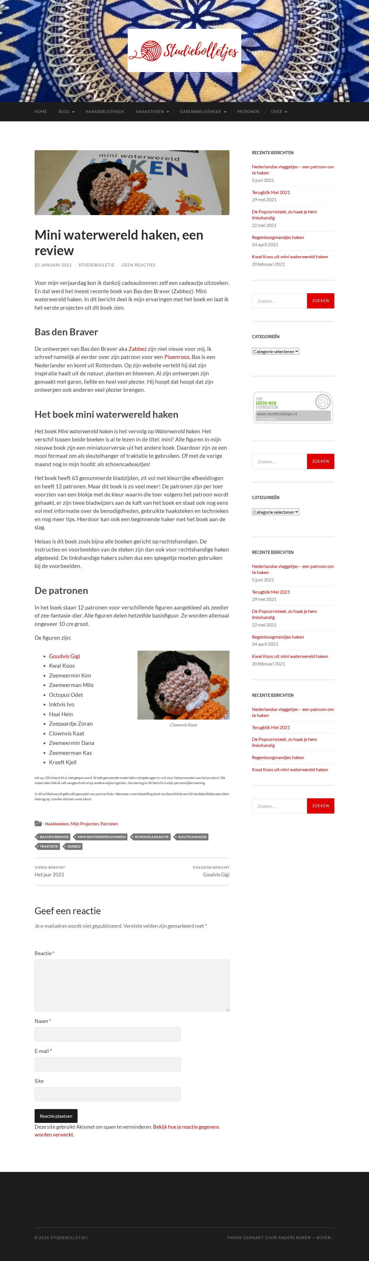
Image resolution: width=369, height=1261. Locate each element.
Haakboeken (57, 823)
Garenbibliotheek (200, 111)
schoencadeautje (152, 837)
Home (41, 111)
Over (276, 111)
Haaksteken (150, 111)
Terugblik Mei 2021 (271, 192)
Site (39, 1081)
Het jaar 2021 (50, 871)
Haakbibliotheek (105, 111)
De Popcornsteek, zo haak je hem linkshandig (284, 214)
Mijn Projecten (85, 823)
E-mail (43, 1051)
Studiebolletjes (69, 1237)
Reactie (44, 953)
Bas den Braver (54, 837)
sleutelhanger (192, 837)
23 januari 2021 (53, 264)
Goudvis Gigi (64, 656)
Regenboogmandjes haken (278, 237)
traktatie (49, 846)
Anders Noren (294, 1237)
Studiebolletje (97, 264)
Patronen (248, 111)
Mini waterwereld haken (102, 837)
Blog (64, 111)
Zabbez (138, 348)
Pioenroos (176, 356)
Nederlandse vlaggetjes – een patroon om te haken (293, 169)
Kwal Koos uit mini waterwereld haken (290, 256)
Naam (43, 1021)
